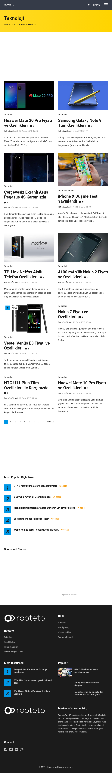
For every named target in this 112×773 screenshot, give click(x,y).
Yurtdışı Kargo (64, 627)
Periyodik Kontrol (65, 637)
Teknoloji (8, 114)
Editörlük (8, 637)
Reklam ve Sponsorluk (13, 652)
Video (70, 190)
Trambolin (62, 622)
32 (17, 683)
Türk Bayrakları (64, 632)
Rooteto (9, 4)
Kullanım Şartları (11, 647)
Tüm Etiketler (9, 642)
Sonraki (50, 422)
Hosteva (95, 5)
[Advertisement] (56, 52)
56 (43, 422)
